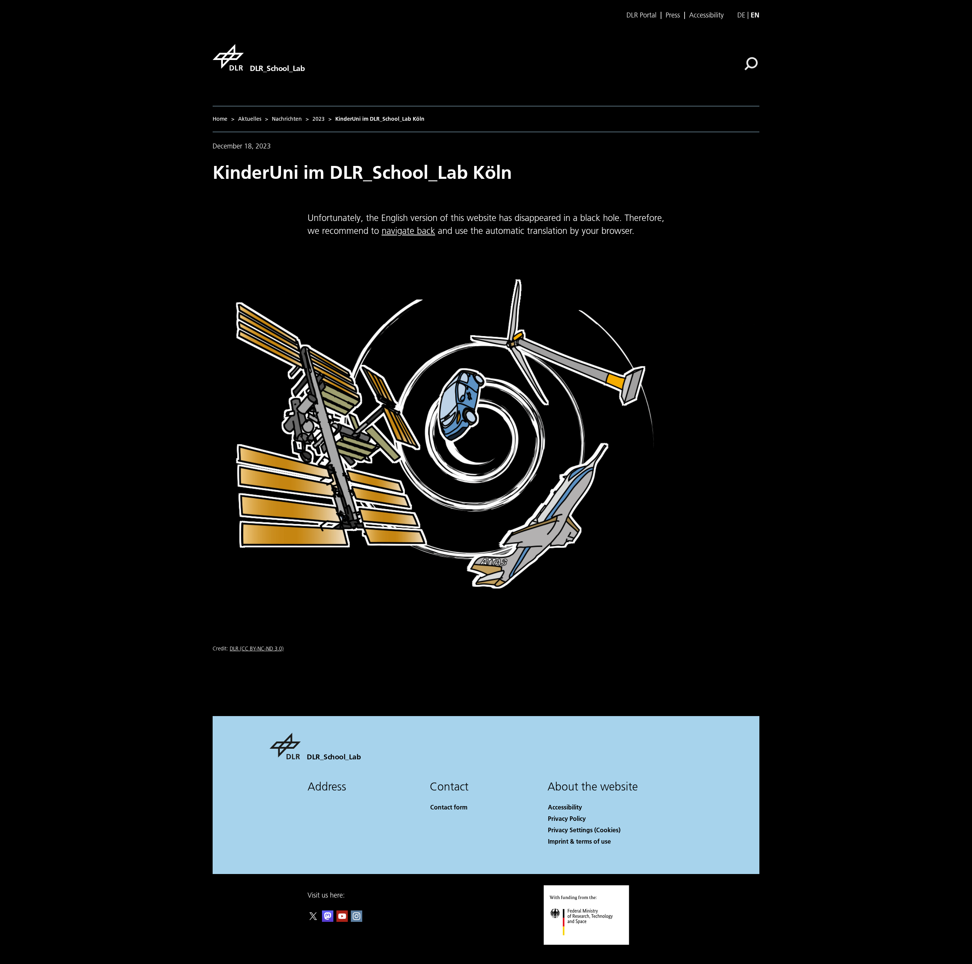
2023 (318, 118)
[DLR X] (313, 919)
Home (220, 118)
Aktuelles (249, 118)
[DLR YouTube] (342, 919)
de (741, 15)
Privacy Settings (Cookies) (584, 830)
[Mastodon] (327, 919)
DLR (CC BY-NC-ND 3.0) (257, 648)
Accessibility (706, 15)
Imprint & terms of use (579, 841)
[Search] (752, 63)
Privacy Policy (567, 818)
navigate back (408, 230)
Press (673, 15)
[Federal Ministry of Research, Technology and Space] (591, 943)
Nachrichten (287, 118)
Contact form (448, 807)
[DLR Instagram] (356, 919)
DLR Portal (641, 15)
